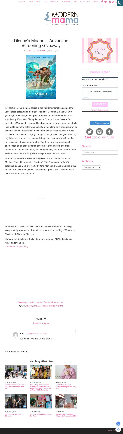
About (31, 2)
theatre (59, 306)
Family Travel (66, 2)
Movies (52, 306)
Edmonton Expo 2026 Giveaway (13, 415)
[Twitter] (105, 2)
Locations (21, 2)
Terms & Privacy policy (99, 110)
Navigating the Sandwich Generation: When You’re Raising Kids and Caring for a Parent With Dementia (40, 387)
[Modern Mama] (61, 17)
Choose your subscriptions (94, 79)
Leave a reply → (41, 323)
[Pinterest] (113, 2)
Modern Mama (36, 302)
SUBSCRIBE (100, 104)
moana (45, 306)
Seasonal (48, 302)
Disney (29, 306)
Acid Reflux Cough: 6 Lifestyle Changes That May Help (65, 386)
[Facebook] (102, 2)
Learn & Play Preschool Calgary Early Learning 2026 (65, 415)
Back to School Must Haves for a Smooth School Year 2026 (15, 386)
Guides (38, 2)
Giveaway (22, 302)
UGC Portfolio (85, 2)
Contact (95, 2)
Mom (45, 2)
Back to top (113, 430)
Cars (75, 2)
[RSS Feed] (117, 2)
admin (29, 51)
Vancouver (59, 302)
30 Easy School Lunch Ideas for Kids (40, 415)
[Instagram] (109, 2)
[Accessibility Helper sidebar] (120, 3)
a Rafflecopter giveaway (16, 246)
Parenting (54, 2)
